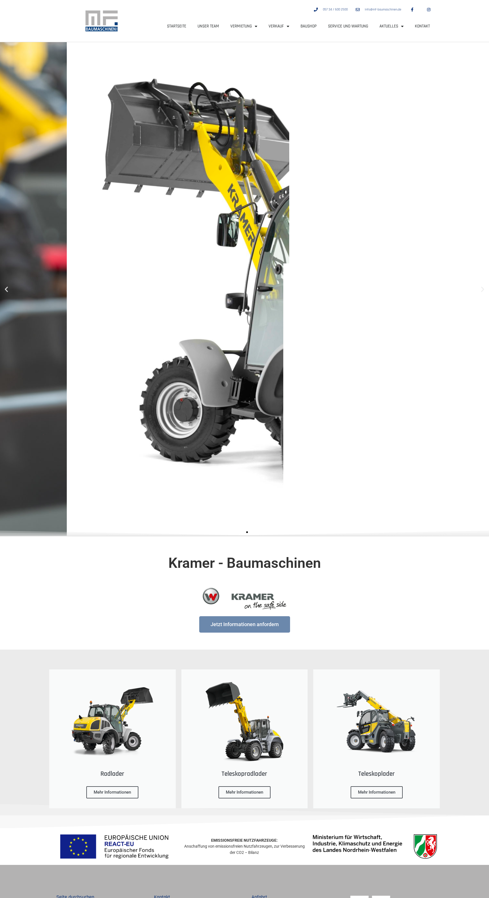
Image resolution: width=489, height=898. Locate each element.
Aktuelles (388, 26)
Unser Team (208, 26)
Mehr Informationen (112, 792)
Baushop (309, 26)
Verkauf (276, 26)
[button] (6, 289)
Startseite (176, 26)
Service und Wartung (348, 26)
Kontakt (422, 26)
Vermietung (241, 26)
